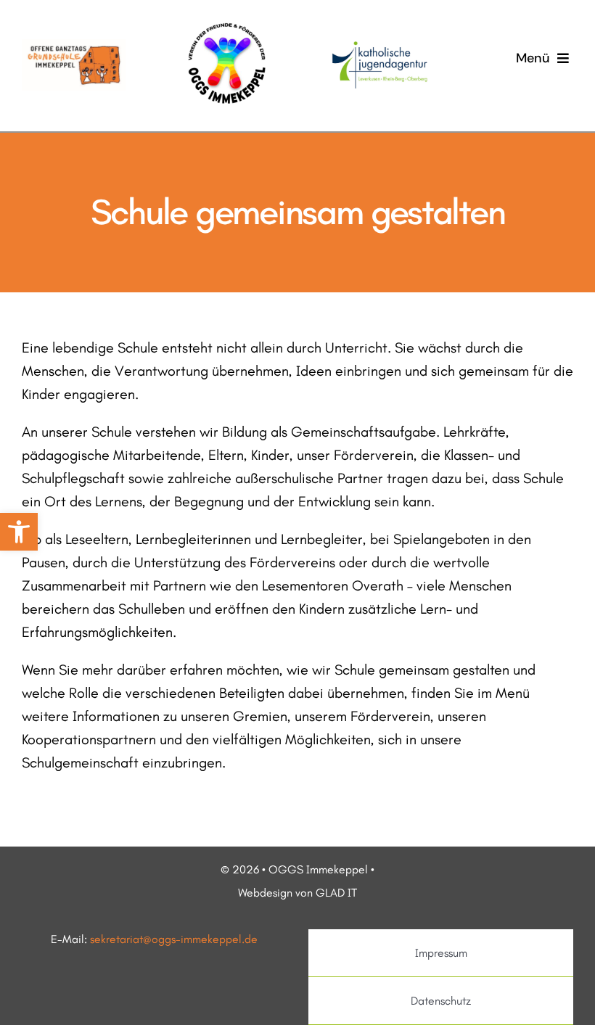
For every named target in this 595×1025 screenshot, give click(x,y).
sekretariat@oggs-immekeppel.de (174, 939)
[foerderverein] (227, 20)
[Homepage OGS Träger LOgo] (380, 45)
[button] (19, 532)
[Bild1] (74, 46)
